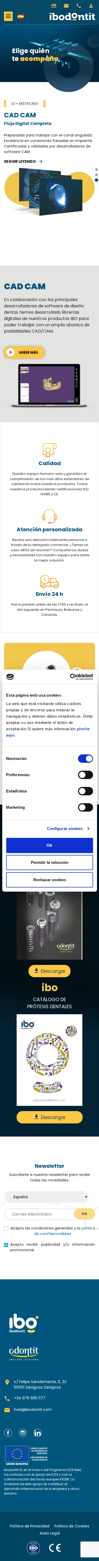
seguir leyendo (23, 161)
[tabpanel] (49, 167)
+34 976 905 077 (78, 5)
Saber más (23, 352)
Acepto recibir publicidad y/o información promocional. (52, 1247)
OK (49, 845)
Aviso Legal (50, 1533)
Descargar (49, 971)
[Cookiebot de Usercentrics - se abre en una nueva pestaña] (70, 677)
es (20, 16)
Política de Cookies (71, 1526)
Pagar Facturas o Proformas (53, 5)
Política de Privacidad (29, 1526)
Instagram (23, 1433)
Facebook (8, 1433)
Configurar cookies (65, 828)
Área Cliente (91, 5)
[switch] (85, 775)
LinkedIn (38, 1433)
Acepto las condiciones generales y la (53, 1231)
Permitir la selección (49, 862)
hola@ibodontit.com (66, 5)
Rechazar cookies (49, 879)
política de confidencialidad (64, 1231)
